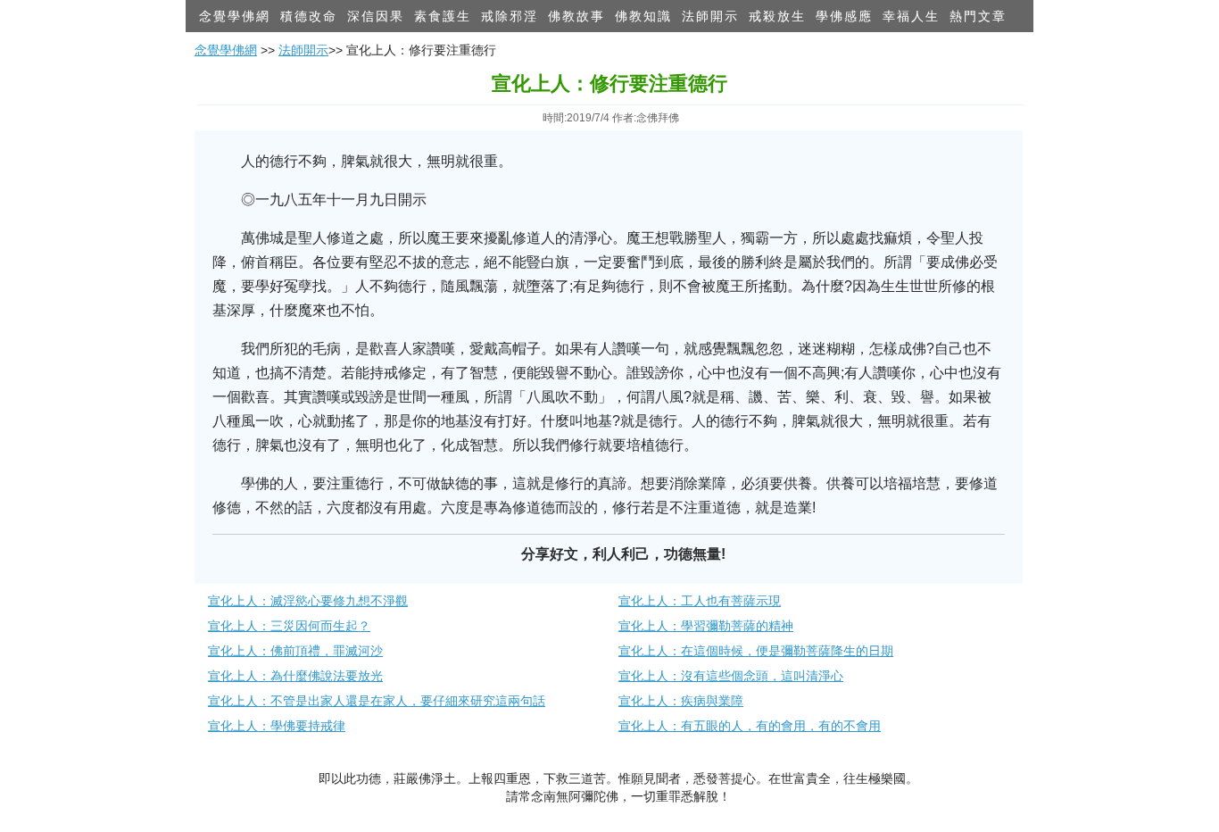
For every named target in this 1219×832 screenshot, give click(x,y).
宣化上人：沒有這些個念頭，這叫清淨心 (730, 676)
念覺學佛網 (234, 16)
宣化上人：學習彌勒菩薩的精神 (705, 626)
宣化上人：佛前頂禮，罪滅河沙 (295, 651)
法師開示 (710, 16)
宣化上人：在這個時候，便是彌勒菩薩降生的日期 (755, 651)
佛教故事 (576, 16)
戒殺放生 (777, 16)
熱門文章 (978, 16)
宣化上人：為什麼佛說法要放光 (295, 676)
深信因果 (375, 16)
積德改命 (308, 16)
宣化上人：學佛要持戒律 (276, 726)
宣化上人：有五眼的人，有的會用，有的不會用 (749, 726)
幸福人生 (911, 16)
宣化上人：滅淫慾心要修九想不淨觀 (308, 601)
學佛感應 (844, 16)
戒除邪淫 (509, 16)
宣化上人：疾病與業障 (680, 701)
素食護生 (442, 16)
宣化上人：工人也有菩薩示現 (699, 601)
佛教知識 (643, 16)
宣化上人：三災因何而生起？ (289, 626)
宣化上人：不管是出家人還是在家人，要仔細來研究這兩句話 (376, 701)
